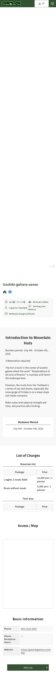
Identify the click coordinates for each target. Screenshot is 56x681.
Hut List (28, 667)
